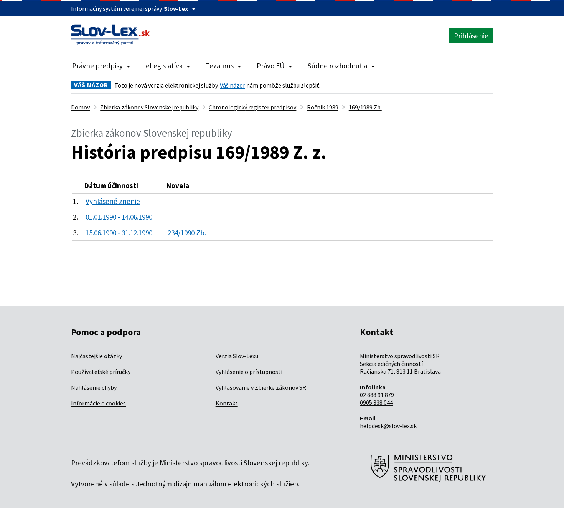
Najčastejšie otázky (96, 356)
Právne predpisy (97, 65)
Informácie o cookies (98, 403)
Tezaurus (220, 65)
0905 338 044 (376, 402)
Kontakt (227, 403)
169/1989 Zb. (365, 107)
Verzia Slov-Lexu (237, 356)
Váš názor (232, 85)
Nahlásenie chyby (94, 387)
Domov (80, 107)
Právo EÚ (271, 65)
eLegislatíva (164, 65)
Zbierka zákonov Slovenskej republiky (149, 107)
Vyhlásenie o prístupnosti (249, 372)
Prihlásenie (471, 35)
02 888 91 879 (377, 395)
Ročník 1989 (322, 107)
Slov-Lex (176, 8)
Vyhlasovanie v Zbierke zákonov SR (261, 387)
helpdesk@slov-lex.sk (388, 426)
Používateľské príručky (100, 372)
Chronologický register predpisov (252, 107)
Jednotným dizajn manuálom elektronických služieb (217, 483)
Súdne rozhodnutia (337, 65)
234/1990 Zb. (187, 232)
